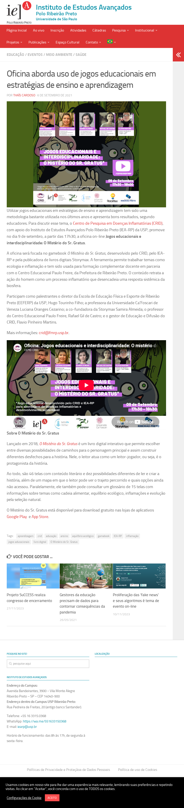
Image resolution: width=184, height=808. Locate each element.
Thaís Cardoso (24, 95)
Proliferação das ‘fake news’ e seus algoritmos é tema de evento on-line (136, 601)
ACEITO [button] (52, 797)
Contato (92, 42)
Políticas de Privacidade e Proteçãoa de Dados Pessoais (68, 769)
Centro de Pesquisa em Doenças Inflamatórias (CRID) (117, 223)
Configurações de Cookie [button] (24, 798)
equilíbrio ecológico (83, 536)
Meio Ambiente (59, 54)
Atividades (78, 30)
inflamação (132, 536)
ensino (64, 536)
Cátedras (99, 30)
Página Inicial (17, 30)
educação (51, 536)
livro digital (40, 541)
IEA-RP (118, 536)
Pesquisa (119, 30)
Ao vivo (38, 30)
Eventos (35, 54)
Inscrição (57, 30)
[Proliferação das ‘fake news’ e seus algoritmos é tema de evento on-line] (139, 576)
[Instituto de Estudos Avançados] (19, 12)
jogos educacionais (18, 541)
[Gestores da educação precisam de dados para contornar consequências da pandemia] (86, 576)
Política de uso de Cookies (137, 769)
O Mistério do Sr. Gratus (64, 541)
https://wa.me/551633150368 (44, 721)
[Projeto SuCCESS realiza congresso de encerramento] (33, 576)
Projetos (13, 42)
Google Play (17, 516)
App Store (40, 516)
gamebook (104, 536)
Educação (15, 54)
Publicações (37, 42)
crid (40, 536)
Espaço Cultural (67, 42)
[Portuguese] (111, 42)
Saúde (81, 54)
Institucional (144, 30)
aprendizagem (25, 536)
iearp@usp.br (27, 727)
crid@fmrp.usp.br (53, 332)
